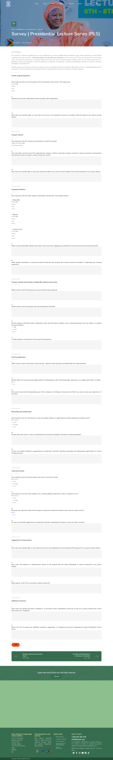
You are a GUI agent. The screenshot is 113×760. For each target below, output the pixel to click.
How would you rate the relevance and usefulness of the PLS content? (34, 143)
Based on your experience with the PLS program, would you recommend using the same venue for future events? (48, 512)
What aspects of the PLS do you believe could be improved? (31, 583)
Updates (40, 29)
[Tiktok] (89, 753)
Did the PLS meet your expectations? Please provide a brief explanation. (35, 98)
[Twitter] (74, 753)
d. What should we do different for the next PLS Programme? (31, 339)
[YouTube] (83, 753)
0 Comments (27, 43)
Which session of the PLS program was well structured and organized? (34, 290)
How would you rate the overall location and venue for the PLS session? (35, 481)
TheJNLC (17, 43)
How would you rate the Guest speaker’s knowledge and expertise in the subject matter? (40, 196)
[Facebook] (77, 753)
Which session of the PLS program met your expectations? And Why (33, 306)
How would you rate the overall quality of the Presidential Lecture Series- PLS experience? (41, 86)
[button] (56, 676)
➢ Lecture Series (17, 233)
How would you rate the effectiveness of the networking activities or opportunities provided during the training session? (51, 422)
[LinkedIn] (86, 753)
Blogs (13, 29)
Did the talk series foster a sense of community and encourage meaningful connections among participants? (46, 434)
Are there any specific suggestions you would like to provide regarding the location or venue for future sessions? (48, 522)
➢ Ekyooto (15, 219)
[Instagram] (80, 753)
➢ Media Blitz (16, 204)
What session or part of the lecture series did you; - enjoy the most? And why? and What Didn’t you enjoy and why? (49, 363)
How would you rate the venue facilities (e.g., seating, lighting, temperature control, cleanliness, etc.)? (45, 498)
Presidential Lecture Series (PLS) (26, 29)
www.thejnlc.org (21, 750)
